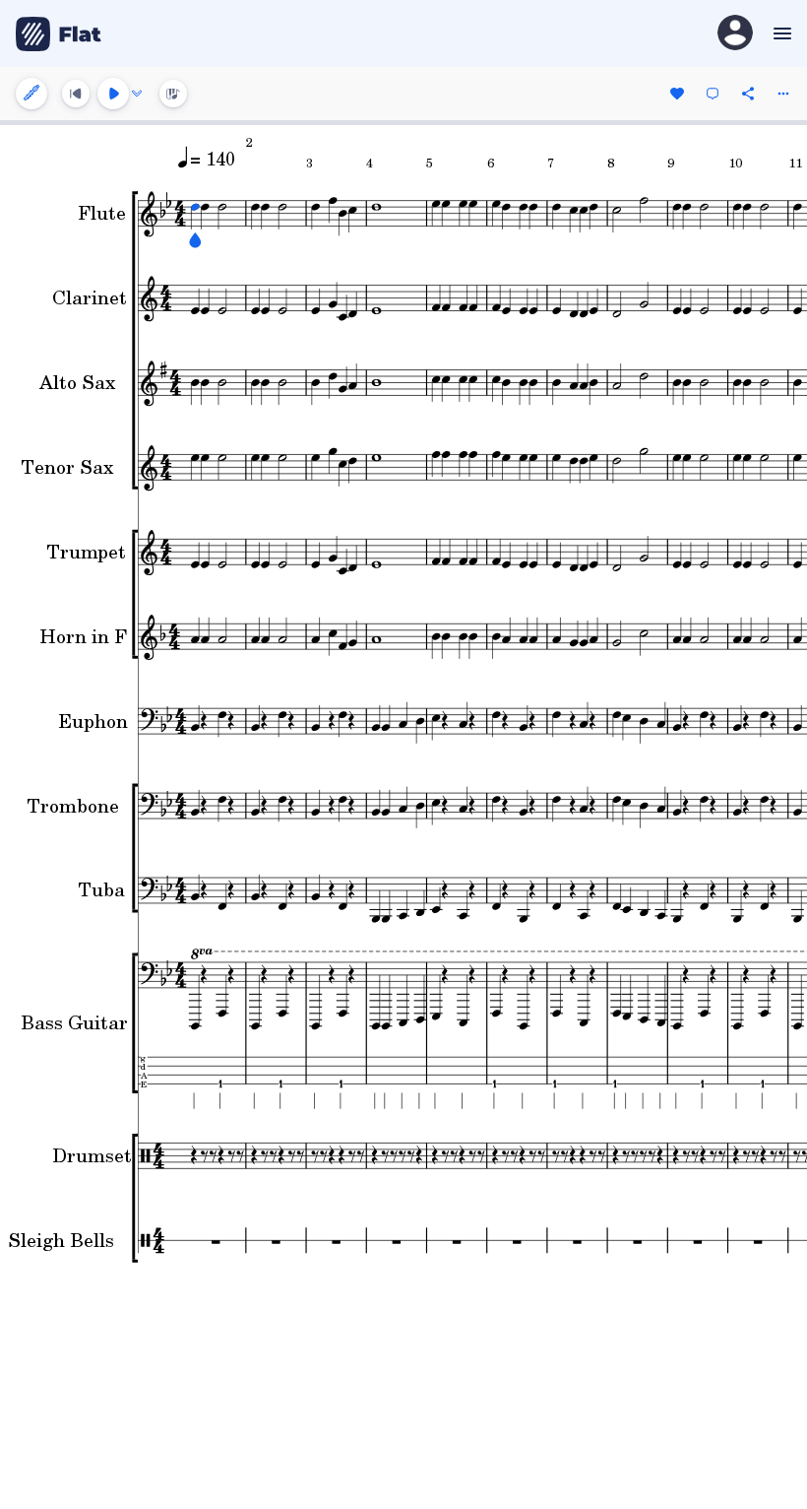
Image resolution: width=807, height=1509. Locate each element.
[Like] (677, 93)
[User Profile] (735, 34)
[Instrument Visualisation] (173, 93)
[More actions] (783, 93)
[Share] (748, 93)
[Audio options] (137, 93)
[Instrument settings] (31, 93)
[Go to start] (76, 93)
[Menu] (780, 33)
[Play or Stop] (113, 93)
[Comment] (712, 93)
